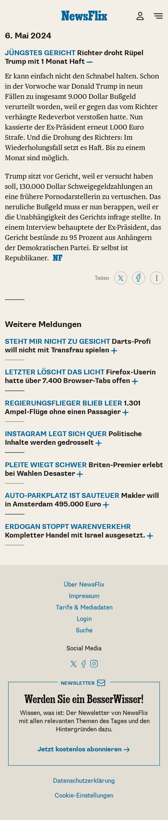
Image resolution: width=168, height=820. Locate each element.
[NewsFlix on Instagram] (94, 663)
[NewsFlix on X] (74, 663)
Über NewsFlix (84, 585)
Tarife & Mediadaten (84, 608)
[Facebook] (138, 277)
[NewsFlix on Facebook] (84, 663)
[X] (120, 277)
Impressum (84, 596)
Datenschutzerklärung (84, 781)
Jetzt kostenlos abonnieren (80, 749)
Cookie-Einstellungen (84, 796)
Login (84, 619)
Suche (84, 630)
